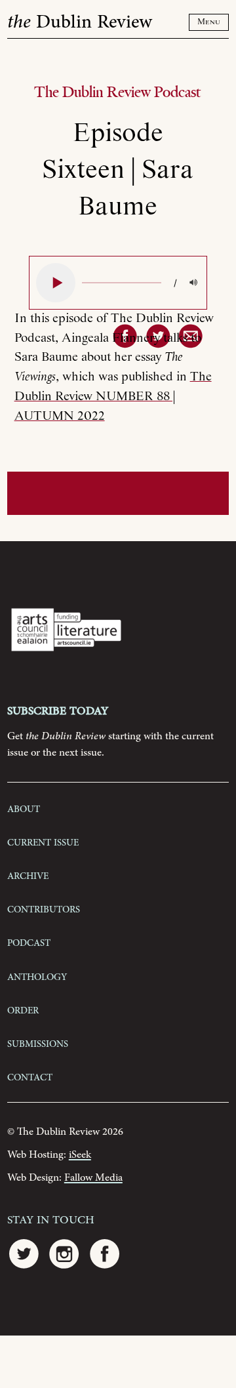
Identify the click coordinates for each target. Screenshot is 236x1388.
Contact (29, 1076)
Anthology (37, 976)
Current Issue (43, 841)
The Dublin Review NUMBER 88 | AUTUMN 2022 (113, 396)
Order (23, 1009)
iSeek (80, 1155)
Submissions (37, 1042)
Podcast (28, 941)
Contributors (43, 908)
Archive (28, 875)
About (23, 808)
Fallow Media (93, 1178)
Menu (208, 22)
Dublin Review (79, 22)
